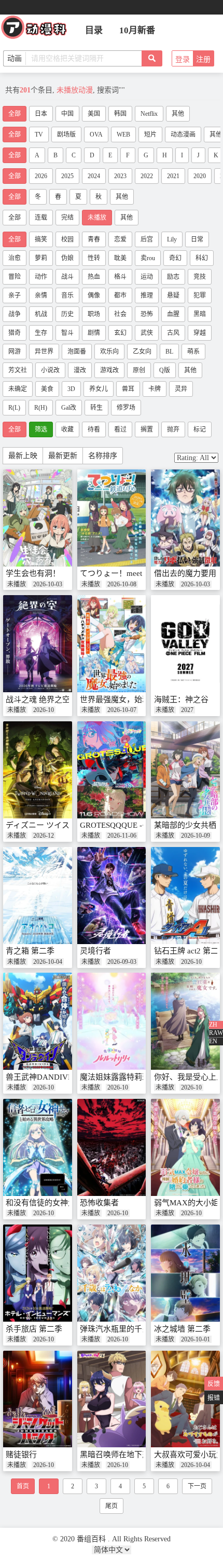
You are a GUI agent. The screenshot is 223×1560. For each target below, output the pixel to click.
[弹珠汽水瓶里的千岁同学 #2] (111, 1273)
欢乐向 (109, 351)
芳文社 (17, 370)
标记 (199, 429)
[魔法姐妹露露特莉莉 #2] (111, 1021)
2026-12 (43, 835)
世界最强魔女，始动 (115, 699)
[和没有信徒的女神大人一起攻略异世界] (37, 1147)
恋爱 (120, 239)
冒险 (14, 276)
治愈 (14, 258)
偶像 (94, 295)
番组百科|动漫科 (38, 30)
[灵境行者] (111, 895)
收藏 (67, 429)
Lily (172, 239)
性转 (94, 258)
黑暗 (199, 314)
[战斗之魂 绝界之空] (37, 643)
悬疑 (173, 295)
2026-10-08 (121, 584)
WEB (123, 134)
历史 (67, 314)
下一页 (197, 1486)
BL (169, 351)
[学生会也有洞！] (37, 518)
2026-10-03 (47, 584)
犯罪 (199, 295)
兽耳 (128, 389)
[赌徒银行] (37, 1399)
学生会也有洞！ (33, 573)
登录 (182, 59)
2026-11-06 (121, 835)
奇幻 (175, 258)
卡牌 (154, 389)
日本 (41, 113)
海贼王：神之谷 (181, 699)
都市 (120, 295)
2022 (147, 176)
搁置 (147, 429)
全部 (14, 113)
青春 (94, 239)
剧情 (94, 333)
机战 (41, 314)
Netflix (149, 113)
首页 (23, 1486)
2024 (94, 176)
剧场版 (66, 134)
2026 (41, 176)
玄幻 (120, 333)
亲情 (41, 295)
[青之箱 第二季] (37, 895)
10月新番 (137, 30)
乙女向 (142, 351)
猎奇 (14, 333)
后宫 (147, 239)
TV (39, 134)
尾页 (111, 1506)
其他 (178, 113)
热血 (94, 276)
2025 (67, 176)
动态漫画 (183, 134)
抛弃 (173, 429)
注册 (203, 59)
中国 (67, 113)
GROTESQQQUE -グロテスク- (132, 825)
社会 (120, 314)
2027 (187, 710)
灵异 (181, 389)
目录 (94, 30)
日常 (197, 239)
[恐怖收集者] (111, 1147)
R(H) (40, 407)
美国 (94, 113)
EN (213, 1041)
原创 (139, 370)
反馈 (213, 1384)
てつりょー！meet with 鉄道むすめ (139, 573)
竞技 (199, 276)
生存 (41, 333)
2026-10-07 (121, 710)
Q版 (164, 370)
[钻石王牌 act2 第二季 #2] (185, 895)
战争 (14, 314)
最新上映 (22, 456)
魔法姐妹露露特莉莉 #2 (120, 1077)
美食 (47, 389)
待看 (94, 429)
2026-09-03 (121, 961)
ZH (213, 1024)
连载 (41, 217)
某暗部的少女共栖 (185, 825)
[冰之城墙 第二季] (185, 1273)
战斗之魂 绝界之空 (38, 699)
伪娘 (67, 258)
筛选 (41, 429)
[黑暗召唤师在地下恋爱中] (111, 1399)
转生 (96, 407)
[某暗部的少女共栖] (185, 769)
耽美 (120, 258)
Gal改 (68, 407)
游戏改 (109, 370)
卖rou (148, 258)
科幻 (202, 258)
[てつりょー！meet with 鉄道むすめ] (111, 518)
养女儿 (98, 389)
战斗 (67, 276)
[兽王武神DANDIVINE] (37, 1021)
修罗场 (126, 407)
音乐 (67, 295)
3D (71, 389)
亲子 (14, 295)
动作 (41, 276)
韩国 (120, 113)
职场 (94, 314)
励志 (173, 276)
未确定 (17, 389)
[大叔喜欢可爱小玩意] (185, 1399)
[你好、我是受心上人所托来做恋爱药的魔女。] (185, 1021)
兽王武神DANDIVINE (43, 1077)
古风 (173, 333)
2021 (173, 176)
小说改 (50, 370)
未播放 (97, 217)
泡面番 (76, 351)
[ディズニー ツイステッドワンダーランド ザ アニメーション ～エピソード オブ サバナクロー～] (37, 769)
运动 (147, 276)
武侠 (147, 333)
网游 (14, 351)
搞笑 (41, 239)
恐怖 (147, 314)
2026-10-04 (47, 961)
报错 (213, 1398)
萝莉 (41, 258)
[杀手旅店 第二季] (37, 1273)
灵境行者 (95, 951)
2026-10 (43, 710)
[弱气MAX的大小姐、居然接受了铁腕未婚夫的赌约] (185, 1147)
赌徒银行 (21, 1454)
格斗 (120, 276)
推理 (147, 295)
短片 (150, 134)
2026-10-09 (195, 835)
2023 (120, 176)
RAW (216, 1033)
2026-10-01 (195, 1339)
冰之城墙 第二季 (182, 1329)
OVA (96, 134)
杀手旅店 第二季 (34, 1329)
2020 (199, 176)
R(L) (14, 407)
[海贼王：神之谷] (185, 643)
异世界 (44, 351)
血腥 (173, 314)
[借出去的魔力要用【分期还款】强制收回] (185, 518)
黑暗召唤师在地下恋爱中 (122, 1454)
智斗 (67, 333)
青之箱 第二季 (30, 951)
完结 (67, 217)
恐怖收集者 (99, 1203)
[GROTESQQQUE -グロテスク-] (111, 769)
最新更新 (62, 456)
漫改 (80, 370)
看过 (120, 429)
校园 (67, 239)
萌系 (193, 351)
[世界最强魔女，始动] (111, 643)
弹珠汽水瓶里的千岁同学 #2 (128, 1329)
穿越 (199, 333)
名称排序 (102, 456)
